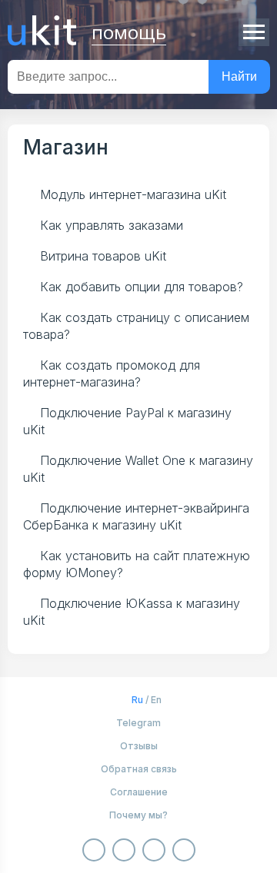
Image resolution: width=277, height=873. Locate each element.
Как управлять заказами (111, 225)
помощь (129, 30)
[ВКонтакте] (93, 849)
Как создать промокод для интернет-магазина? (111, 373)
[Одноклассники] (123, 849)
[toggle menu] (254, 32)
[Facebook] (153, 849)
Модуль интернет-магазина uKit (133, 194)
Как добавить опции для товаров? (141, 286)
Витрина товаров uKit (103, 256)
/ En (147, 699)
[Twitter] (183, 849)
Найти (239, 76)
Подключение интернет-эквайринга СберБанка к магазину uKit (136, 516)
